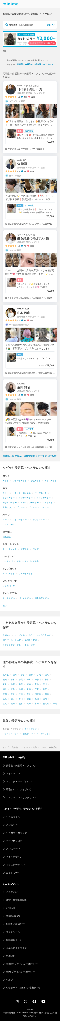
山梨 (13, 684)
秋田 (15, 674)
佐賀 (5, 703)
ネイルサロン (31, 728)
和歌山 (38, 693)
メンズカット (9, 573)
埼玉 (29, 679)
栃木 (13, 679)
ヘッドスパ (8, 561)
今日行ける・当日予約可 (40, 635)
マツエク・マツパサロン (19, 781)
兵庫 (21, 693)
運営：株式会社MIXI (16, 899)
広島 (5, 698)
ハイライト (48, 502)
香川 (21, 698)
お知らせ (10, 907)
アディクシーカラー (30, 502)
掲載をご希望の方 (15, 923)
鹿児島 (46, 703)
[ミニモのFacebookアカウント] (34, 1002)
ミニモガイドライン (16, 947)
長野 (21, 684)
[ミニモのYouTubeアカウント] (43, 1001)
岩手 (23, 674)
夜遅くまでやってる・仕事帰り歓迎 (19, 644)
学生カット (36, 480)
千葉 (47, 679)
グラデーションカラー (39, 507)
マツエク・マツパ (11, 733)
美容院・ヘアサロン (21, 747)
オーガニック (41, 492)
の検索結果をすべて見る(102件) (30, 455)
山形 (31, 674)
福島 (47, 674)
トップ (6, 747)
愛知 (29, 689)
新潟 (29, 684)
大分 (29, 703)
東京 (5, 684)
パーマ (6, 519)
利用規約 (10, 955)
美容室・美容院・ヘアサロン (21, 765)
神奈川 (38, 679)
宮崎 (37, 703)
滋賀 (45, 689)
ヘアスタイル (13, 816)
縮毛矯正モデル (42, 598)
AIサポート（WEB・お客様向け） (23, 987)
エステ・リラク (44, 733)
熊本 (21, 703)
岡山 (47, 693)
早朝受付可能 (31, 640)
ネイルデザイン (14, 856)
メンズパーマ (9, 585)
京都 (5, 693)
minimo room (13, 915)
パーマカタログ (14, 840)
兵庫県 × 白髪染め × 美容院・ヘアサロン (35, 64)
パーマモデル (25, 598)
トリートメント (10, 548)
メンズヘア (12, 824)
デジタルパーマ (40, 519)
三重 (37, 689)
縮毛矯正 (7, 536)
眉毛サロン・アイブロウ (19, 789)
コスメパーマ (9, 524)
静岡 (21, 689)
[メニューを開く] (55, 4)
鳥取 (35, 747)
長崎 (13, 703)
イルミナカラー (44, 497)
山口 (13, 698)
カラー (6, 492)
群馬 (21, 679)
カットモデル (9, 598)
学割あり (7, 635)
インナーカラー (26, 497)
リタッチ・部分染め (22, 492)
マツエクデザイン (15, 864)
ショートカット (20, 480)
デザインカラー (10, 502)
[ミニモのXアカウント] (25, 1002)
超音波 (36, 548)
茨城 (5, 679)
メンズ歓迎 (20, 635)
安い (5, 605)
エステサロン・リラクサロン (21, 797)
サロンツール (13, 931)
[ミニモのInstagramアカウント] (16, 1002)
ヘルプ (9, 979)
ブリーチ (21, 507)
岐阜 (13, 689)
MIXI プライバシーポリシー (20, 971)
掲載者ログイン (14, 939)
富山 (37, 684)
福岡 (45, 698)
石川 (45, 684)
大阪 (13, 693)
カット (6, 480)
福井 (5, 689)
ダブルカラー (9, 497)
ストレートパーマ (21, 519)
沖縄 (55, 703)
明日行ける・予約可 (12, 640)
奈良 (29, 693)
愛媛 (29, 698)
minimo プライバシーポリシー (22, 963)
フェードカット (26, 573)
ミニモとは (12, 892)
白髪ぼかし (8, 507)
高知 (37, 698)
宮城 (39, 674)
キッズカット (51, 480)
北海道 (6, 674)
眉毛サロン (28, 733)
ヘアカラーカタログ (16, 832)
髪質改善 (25, 548)
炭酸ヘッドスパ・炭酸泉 (28, 561)
